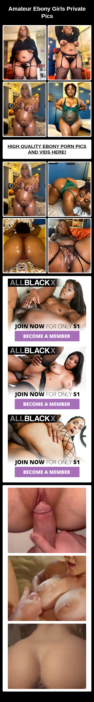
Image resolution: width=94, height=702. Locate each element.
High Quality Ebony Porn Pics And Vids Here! (47, 149)
